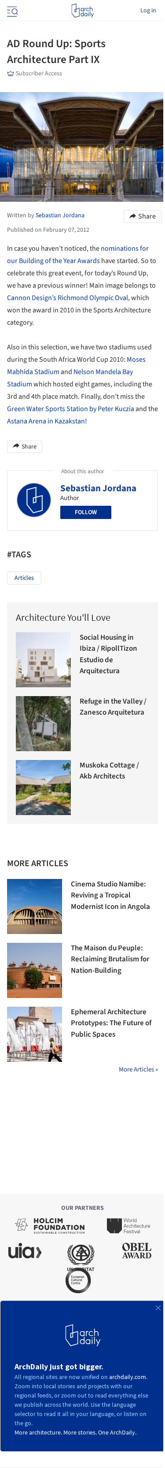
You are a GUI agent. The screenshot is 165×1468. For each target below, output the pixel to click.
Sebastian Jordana (98, 488)
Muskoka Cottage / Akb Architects (109, 771)
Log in (148, 10)
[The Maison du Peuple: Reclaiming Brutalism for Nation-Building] (34, 970)
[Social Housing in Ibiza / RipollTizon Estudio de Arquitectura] (43, 659)
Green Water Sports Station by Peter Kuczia (70, 409)
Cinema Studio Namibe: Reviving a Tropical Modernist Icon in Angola (110, 895)
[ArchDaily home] (82, 11)
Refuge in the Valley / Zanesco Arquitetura (113, 707)
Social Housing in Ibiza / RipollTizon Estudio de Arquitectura (108, 654)
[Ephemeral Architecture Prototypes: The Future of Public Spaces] (34, 1034)
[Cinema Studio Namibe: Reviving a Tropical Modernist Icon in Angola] (34, 906)
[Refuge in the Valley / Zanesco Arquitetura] (43, 723)
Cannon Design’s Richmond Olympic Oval (67, 298)
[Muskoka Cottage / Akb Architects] (43, 787)
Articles (24, 578)
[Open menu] (11, 10)
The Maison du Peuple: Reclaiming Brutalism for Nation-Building (110, 959)
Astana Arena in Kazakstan (46, 421)
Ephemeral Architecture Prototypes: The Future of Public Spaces (111, 1023)
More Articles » (138, 1069)
